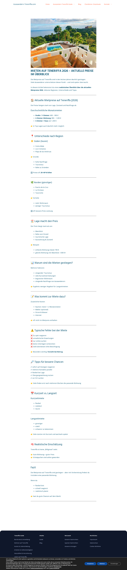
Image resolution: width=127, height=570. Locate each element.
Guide (41, 539)
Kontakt (107, 4)
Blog (79, 4)
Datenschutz (94, 543)
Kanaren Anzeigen (70, 546)
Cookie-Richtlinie (95, 546)
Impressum (93, 539)
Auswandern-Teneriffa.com (24, 4)
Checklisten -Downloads (93, 4)
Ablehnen (102, 563)
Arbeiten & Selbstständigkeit (23, 550)
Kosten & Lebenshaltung (22, 546)
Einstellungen (57, 567)
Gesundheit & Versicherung (23, 553)
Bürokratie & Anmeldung (22, 539)
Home (48, 4)
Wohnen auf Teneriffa (21, 543)
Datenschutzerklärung (36, 568)
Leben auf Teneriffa (20, 557)
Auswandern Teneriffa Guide (62, 4)
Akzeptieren (90, 563)
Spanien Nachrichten (71, 543)
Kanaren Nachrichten (71, 539)
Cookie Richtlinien (54, 568)
